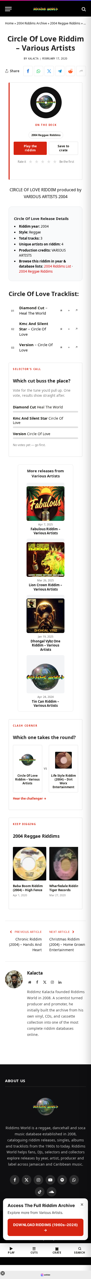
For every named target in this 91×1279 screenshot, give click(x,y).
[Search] (83, 9)
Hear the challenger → (29, 798)
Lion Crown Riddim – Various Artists (45, 587)
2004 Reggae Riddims (65, 23)
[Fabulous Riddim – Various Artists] (45, 502)
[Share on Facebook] (28, 71)
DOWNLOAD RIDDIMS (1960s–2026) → (45, 1227)
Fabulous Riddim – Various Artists (45, 531)
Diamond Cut (31, 307)
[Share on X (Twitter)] (49, 71)
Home (9, 23)
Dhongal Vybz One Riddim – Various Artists (45, 645)
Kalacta (33, 58)
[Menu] (8, 9)
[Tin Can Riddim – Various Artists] (45, 674)
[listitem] (29, 872)
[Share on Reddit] (70, 71)
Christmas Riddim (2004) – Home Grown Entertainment (67, 944)
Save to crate (64, 148)
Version (26, 344)
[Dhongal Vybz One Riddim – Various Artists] (45, 614)
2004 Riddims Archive (32, 23)
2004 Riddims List (57, 266)
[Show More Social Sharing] (81, 71)
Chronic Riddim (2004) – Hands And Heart (25, 944)
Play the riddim (30, 148)
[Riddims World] (45, 9)
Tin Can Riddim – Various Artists (45, 703)
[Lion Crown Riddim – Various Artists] (45, 558)
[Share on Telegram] (59, 71)
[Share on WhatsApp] (38, 71)
